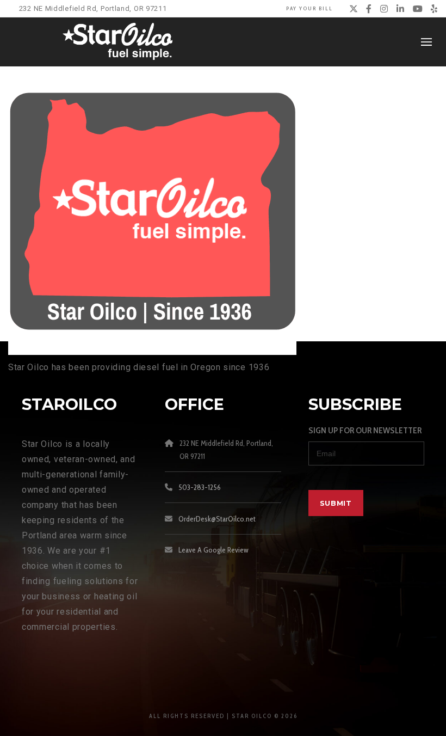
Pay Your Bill (309, 8)
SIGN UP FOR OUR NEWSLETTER (365, 430)
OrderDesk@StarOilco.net (217, 519)
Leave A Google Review (213, 550)
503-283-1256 (199, 487)
